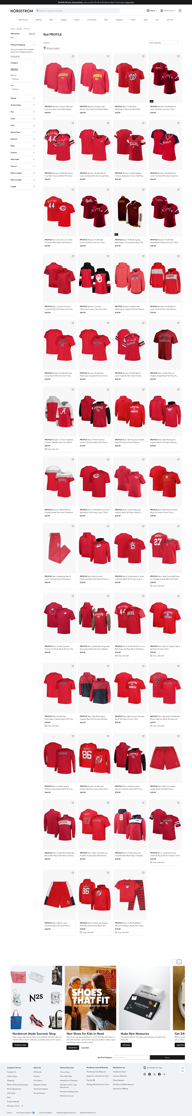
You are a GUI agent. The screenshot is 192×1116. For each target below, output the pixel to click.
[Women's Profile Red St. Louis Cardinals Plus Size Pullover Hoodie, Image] (165, 278)
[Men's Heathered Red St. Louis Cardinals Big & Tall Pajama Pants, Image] (59, 548)
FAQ (9, 1097)
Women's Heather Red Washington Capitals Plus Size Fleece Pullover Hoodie (129, 309)
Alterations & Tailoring (69, 1080)
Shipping (10, 1080)
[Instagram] (144, 1074)
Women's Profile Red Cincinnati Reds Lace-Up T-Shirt (92, 241)
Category (14, 62)
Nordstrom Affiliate (120, 1088)
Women (39, 20)
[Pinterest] (149, 1074)
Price (13, 125)
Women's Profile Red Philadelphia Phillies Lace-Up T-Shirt (164, 241)
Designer (119, 20)
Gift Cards (126, 1045)
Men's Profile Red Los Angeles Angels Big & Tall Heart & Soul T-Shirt (163, 376)
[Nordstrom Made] (36, 998)
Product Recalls (13, 1101)
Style (13, 145)
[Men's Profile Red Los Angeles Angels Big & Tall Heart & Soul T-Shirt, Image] (165, 345)
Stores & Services (67, 1067)
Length (13, 186)
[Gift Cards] (144, 998)
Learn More (85, 1048)
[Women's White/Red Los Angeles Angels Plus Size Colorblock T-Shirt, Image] (59, 481)
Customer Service (14, 1067)
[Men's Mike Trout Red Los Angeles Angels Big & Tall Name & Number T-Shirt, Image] (95, 825)
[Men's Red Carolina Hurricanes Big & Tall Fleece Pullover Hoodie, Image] (95, 548)
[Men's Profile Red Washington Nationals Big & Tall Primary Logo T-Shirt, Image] (130, 78)
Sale (157, 20)
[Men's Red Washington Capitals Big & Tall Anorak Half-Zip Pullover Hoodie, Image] (95, 688)
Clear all (32, 33)
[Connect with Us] (164, 1074)
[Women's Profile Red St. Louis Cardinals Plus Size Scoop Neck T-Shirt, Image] (95, 145)
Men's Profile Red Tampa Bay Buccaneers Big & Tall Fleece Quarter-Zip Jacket (59, 855)
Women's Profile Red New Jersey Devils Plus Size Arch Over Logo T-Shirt (58, 376)
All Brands (38, 1072)
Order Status (12, 1076)
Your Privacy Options (23, 1113)
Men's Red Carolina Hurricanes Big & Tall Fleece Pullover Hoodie (94, 579)
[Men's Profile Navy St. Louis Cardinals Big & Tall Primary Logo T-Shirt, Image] (130, 548)
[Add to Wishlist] (73, 56)
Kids (106, 20)
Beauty (64, 20)
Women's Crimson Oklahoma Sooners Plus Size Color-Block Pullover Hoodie (93, 309)
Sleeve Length (16, 179)
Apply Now (129, 2)
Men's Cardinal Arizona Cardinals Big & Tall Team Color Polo (59, 307)
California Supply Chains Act (66, 1113)
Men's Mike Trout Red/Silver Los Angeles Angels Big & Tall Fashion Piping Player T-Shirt (164, 579)
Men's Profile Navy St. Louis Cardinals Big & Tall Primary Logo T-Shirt (129, 579)
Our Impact (38, 1080)
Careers (37, 1076)
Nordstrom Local (66, 1096)
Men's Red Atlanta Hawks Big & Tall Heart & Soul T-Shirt (164, 511)
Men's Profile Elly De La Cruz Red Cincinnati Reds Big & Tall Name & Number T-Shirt (130, 649)
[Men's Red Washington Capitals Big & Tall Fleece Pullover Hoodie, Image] (165, 411)
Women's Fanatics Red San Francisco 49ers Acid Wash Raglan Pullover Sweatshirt (59, 109)
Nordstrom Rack (119, 1071)
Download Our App (154, 1067)
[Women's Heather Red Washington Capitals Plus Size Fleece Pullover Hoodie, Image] (130, 278)
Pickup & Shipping (18, 44)
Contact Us (11, 1072)
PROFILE (14, 69)
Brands (19, 29)
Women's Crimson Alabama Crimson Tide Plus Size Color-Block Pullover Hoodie (59, 442)
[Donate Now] (90, 998)
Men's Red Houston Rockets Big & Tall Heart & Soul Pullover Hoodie (129, 442)
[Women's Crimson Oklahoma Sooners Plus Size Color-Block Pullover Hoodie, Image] (95, 278)
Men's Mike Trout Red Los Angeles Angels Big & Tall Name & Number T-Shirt (93, 855)
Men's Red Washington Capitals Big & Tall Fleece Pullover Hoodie (163, 442)
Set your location (53, 48)
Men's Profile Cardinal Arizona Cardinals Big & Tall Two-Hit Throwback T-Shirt (59, 649)
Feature (14, 152)
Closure (14, 166)
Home (133, 20)
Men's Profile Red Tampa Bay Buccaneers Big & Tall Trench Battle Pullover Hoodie (95, 649)
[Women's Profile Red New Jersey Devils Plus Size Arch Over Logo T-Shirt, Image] (59, 345)
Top (182, 1071)
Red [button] (12, 37)
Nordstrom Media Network (123, 1084)
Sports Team (15, 132)
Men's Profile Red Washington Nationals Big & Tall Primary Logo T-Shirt (127, 109)
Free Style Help (66, 1076)
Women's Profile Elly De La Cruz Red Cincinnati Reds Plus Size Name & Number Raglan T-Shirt (59, 176)
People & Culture (40, 1084)
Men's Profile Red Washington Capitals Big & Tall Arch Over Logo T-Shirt (59, 719)
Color (13, 118)
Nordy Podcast (39, 1093)
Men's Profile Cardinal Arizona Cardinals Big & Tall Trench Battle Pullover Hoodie (93, 442)
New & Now (23, 20)
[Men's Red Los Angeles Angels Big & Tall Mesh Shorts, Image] (165, 758)
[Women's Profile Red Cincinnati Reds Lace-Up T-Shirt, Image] (95, 212)
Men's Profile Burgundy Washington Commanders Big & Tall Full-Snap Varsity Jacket (129, 242)
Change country (13, 1106)
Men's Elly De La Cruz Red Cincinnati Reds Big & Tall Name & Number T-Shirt (58, 242)
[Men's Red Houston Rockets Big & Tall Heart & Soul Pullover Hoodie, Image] (130, 411)
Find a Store (65, 1072)
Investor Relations (120, 1076)
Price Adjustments (14, 1089)
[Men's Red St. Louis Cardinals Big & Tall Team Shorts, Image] (59, 895)
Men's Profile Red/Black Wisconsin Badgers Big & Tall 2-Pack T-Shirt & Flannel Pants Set (129, 925)
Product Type (16, 105)
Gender (13, 98)
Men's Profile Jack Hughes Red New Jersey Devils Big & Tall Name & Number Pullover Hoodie (94, 925)
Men (51, 20)
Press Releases (118, 1080)
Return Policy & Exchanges (17, 1084)
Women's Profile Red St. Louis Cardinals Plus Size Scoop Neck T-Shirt (94, 176)
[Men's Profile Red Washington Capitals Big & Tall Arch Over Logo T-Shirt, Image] (59, 688)
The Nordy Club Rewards (96, 1071)
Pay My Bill (91, 1080)
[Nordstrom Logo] (22, 11)
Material (14, 139)
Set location (15, 56)
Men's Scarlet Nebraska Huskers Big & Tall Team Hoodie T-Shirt (128, 512)
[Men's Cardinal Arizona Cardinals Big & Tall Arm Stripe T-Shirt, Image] (165, 825)
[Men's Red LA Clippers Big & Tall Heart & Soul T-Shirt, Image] (165, 618)
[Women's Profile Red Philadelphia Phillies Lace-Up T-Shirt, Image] (165, 212)
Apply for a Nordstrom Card (97, 1076)
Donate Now (73, 1048)
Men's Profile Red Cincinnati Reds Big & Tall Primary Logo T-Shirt (94, 511)
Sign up (167, 1057)
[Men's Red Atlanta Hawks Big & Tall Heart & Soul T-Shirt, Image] (165, 481)
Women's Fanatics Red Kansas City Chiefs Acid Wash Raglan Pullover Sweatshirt (94, 109)
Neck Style (15, 159)
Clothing (15, 79)
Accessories (91, 20)
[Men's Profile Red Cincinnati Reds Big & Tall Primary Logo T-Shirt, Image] (95, 481)
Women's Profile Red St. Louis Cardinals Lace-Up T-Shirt (163, 107)
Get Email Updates (41, 1089)
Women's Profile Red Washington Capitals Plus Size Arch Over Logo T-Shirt (93, 376)
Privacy (9, 1113)
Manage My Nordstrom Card (98, 1084)
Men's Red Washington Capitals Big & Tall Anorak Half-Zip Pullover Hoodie (93, 719)
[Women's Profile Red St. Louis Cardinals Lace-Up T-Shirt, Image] (165, 78)
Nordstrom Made (20, 1045)
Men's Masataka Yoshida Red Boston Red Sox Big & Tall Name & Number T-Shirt (165, 719)
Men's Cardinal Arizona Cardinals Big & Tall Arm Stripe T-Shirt (165, 854)
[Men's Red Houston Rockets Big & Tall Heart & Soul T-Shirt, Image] (130, 688)
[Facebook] (159, 1074)
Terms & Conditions (45, 1113)
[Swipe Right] (179, 962)
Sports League (16, 173)
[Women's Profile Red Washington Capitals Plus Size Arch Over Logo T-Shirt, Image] (95, 345)
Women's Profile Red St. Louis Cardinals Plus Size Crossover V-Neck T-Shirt (165, 176)
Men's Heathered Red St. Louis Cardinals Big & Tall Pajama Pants (58, 579)
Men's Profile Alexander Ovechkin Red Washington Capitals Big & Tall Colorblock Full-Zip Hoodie (129, 855)
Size (12, 111)
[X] (154, 1074)
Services (170, 20)
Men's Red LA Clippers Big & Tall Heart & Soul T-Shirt (165, 647)
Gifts (146, 20)
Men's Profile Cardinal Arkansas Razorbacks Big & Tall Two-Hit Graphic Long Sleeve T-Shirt (59, 789)
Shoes (77, 20)
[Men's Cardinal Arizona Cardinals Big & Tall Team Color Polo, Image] (59, 278)
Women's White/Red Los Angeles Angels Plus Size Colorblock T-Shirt (59, 512)
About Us (37, 1067)
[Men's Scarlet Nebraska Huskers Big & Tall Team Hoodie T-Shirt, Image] (130, 481)
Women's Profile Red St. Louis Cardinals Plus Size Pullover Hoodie (163, 309)
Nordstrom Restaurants (69, 1091)
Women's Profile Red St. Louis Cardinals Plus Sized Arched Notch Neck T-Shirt (128, 376)
